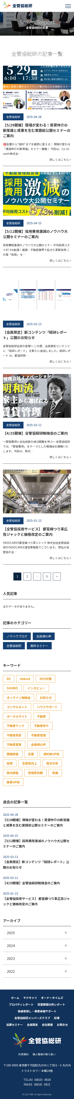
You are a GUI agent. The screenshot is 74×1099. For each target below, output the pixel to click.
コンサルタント (17, 707)
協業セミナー (14, 1025)
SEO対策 (45, 679)
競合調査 (13, 773)
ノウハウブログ (17, 636)
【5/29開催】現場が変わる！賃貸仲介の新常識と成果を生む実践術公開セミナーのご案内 (36, 130)
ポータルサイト (17, 716)
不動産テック (15, 726)
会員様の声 (43, 636)
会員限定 (32, 1025)
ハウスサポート (47, 707)
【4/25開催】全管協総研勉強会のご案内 (35, 433)
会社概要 (47, 1025)
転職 (55, 773)
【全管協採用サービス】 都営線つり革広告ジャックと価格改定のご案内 (35, 531)
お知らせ (46, 697)
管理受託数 (35, 773)
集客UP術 (13, 782)
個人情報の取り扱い (44, 1054)
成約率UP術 (51, 754)
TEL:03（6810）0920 (37, 1080)
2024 (11, 945)
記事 (57, 1018)
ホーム (15, 998)
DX (8, 679)
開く (65, 932)
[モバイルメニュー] (68, 6)
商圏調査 (13, 754)
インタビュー (36, 688)
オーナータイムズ (52, 998)
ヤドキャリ (30, 998)
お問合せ (62, 1025)
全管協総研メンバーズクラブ (32, 1018)
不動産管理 (38, 735)
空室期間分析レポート (51, 1004)
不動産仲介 (41, 726)
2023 (11, 958)
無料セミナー (39, 646)
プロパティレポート (21, 1004)
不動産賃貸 (14, 744)
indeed (25, 679)
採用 (10, 763)
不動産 (41, 716)
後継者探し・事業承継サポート (37, 1011)
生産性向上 (29, 763)
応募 (31, 754)
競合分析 (52, 763)
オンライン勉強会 (18, 697)
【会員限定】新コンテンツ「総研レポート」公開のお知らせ (36, 864)
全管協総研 (14, 646)
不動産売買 (14, 735)
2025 (11, 932)
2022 (11, 971)
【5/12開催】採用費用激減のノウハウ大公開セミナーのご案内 (35, 234)
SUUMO (12, 688)
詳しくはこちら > (60, 159)
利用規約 (23, 1054)
